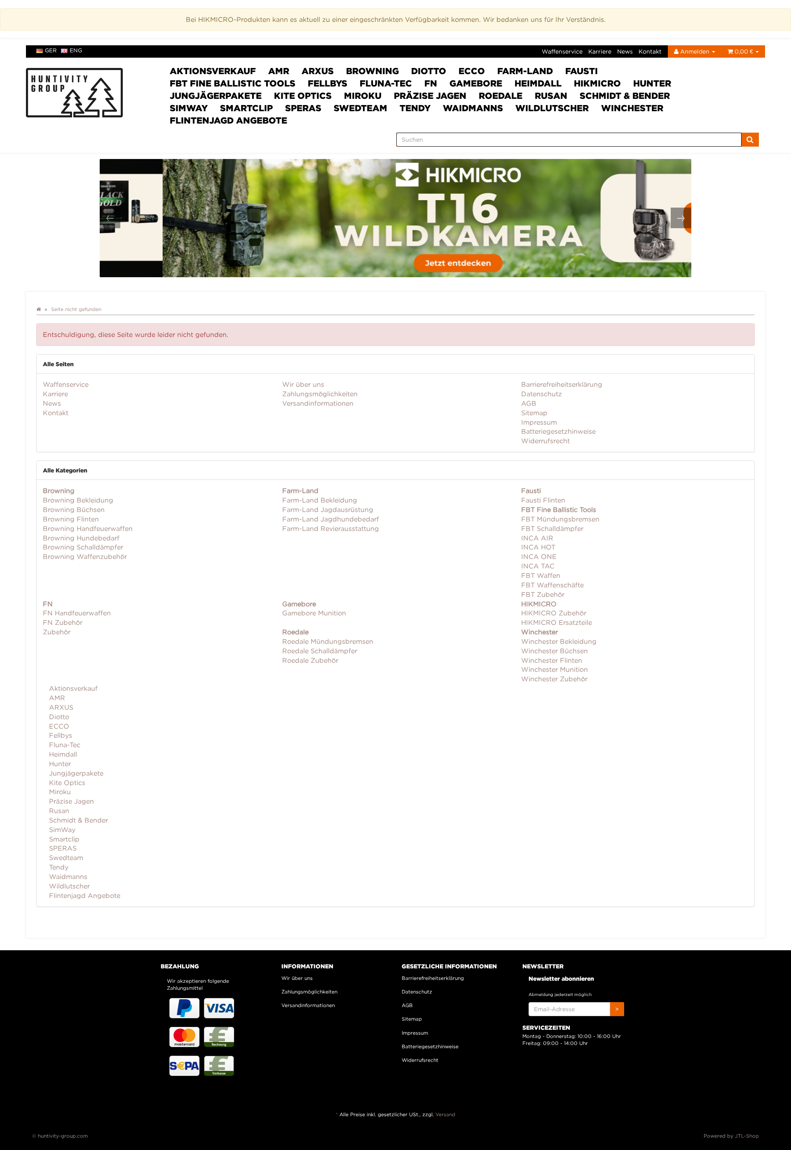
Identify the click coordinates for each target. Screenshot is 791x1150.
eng (76, 50)
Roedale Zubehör (310, 660)
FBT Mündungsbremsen (560, 519)
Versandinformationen (317, 403)
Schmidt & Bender (625, 96)
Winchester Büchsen (554, 650)
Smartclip (246, 108)
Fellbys (327, 83)
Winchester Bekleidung (559, 641)
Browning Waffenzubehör (85, 556)
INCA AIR (537, 538)
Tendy (415, 108)
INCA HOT (538, 547)
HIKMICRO (597, 83)
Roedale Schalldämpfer (319, 650)
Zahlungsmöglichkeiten (320, 393)
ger (51, 50)
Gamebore (475, 83)
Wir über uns (303, 384)
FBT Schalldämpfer (552, 528)
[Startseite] (38, 309)
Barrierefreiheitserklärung (561, 384)
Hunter (652, 83)
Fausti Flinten (543, 500)
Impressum (539, 422)
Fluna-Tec (386, 83)
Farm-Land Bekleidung (319, 500)
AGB (528, 403)
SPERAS (303, 108)
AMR (278, 71)
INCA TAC (538, 566)
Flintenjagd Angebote (228, 120)
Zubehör (56, 632)
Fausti (581, 71)
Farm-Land (525, 71)
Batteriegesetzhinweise (558, 431)
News (625, 51)
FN (430, 83)
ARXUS (318, 71)
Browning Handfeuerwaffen (88, 528)
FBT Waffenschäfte (552, 585)
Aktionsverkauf (213, 71)
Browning (372, 71)
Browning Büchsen (74, 509)
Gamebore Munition (314, 613)
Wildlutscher (552, 108)
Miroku (362, 96)
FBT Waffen (540, 575)
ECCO (472, 71)
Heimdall (538, 83)
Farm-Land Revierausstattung (330, 528)
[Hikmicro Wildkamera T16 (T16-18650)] (397, 218)
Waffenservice (562, 51)
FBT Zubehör (542, 594)
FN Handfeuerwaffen (77, 613)
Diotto (428, 71)
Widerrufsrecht (545, 440)
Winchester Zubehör (554, 679)
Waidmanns (473, 108)
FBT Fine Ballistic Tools (232, 83)
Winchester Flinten (551, 660)
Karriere (599, 51)
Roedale (500, 96)
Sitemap (534, 412)
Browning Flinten (71, 519)
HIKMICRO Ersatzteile (556, 622)
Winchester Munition (554, 669)
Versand (445, 1114)
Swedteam (360, 108)
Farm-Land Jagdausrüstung (327, 509)
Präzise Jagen (430, 96)
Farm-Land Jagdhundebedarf (330, 519)
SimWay (189, 108)
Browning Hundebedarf (81, 538)
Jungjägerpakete (216, 96)
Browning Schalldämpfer (83, 547)
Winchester (632, 108)
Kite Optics (303, 96)
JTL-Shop (747, 1135)
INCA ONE (539, 556)
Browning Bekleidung (78, 500)
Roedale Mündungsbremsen (327, 641)
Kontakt (650, 51)
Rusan (551, 96)
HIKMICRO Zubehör (553, 613)
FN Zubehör (62, 622)
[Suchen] (750, 139)
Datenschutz (541, 393)
